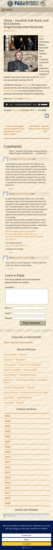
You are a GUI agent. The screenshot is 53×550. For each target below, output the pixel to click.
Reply (11, 188)
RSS (31, 342)
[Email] (46, 116)
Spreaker (15, 342)
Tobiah (11, 159)
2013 (7, 482)
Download (16, 110)
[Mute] (39, 104)
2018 (7, 457)
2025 (7, 421)
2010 (7, 498)
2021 (7, 441)
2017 (7, 462)
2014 (7, 477)
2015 (7, 472)
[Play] (7, 104)
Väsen (41, 36)
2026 (7, 415)
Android (24, 342)
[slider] (44, 104)
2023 (7, 431)
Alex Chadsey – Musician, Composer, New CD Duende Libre (38, 129)
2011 (7, 493)
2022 (7, 436)
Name (8, 308)
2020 (7, 446)
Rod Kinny (26, 85)
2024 (7, 426)
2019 (7, 451)
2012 (7, 487)
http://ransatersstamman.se (16, 245)
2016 (7, 467)
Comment (10, 287)
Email (8, 313)
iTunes (7, 342)
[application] (26, 104)
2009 (7, 503)
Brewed (42, 77)
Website (8, 318)
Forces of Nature (11, 91)
